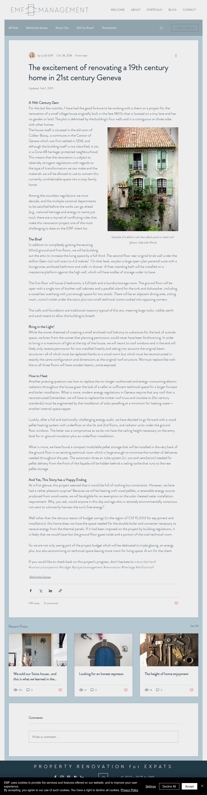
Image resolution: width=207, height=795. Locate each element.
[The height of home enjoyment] (169, 649)
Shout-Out (62, 28)
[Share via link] (60, 591)
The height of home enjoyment (166, 673)
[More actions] (175, 55)
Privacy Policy (129, 790)
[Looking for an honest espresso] (103, 649)
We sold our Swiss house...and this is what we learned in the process (35, 676)
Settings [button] (151, 786)
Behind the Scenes (37, 28)
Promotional (109, 28)
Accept (189, 786)
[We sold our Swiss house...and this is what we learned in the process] (38, 649)
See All (194, 626)
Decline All (169, 786)
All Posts (13, 28)
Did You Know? (85, 28)
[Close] (202, 786)
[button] (161, 27)
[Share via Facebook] (31, 591)
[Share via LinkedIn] (50, 591)
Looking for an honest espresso (101, 673)
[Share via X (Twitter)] (40, 591)
